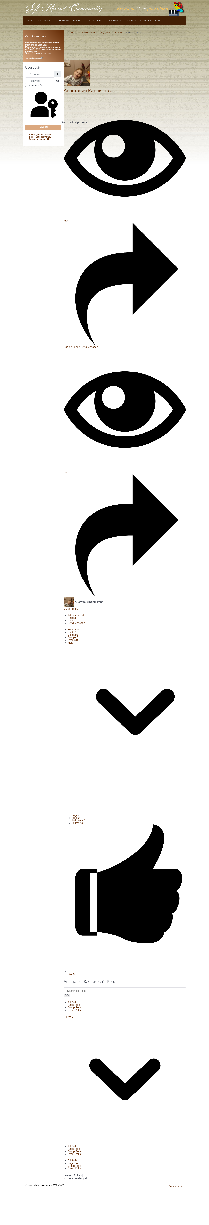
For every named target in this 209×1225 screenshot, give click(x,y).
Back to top (175, 1186)
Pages (76, 815)
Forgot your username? (40, 137)
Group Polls (74, 1007)
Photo (72, 632)
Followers (78, 820)
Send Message (89, 347)
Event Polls (74, 1010)
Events (73, 640)
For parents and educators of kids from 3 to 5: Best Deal (42, 43)
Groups (73, 637)
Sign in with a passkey (60, 122)
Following (78, 823)
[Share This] (125, 344)
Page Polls (74, 1004)
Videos (73, 634)
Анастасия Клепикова (87, 90)
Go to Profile (71, 608)
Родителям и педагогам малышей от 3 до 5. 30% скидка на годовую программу (43, 49)
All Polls (72, 1002)
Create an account (38, 139)
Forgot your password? (40, 134)
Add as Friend (72, 347)
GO (67, 995)
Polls (76, 817)
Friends (73, 629)
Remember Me (35, 85)
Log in (43, 127)
